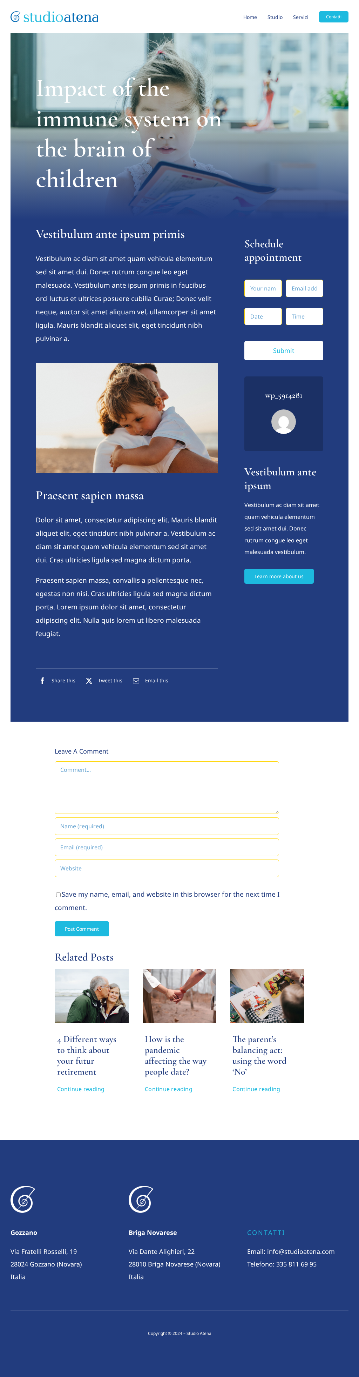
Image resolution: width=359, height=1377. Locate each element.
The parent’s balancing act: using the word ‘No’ (259, 1055)
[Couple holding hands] (179, 972)
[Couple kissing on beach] (91, 972)
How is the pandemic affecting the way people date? (175, 1055)
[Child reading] (267, 972)
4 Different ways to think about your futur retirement (86, 1055)
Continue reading (81, 1089)
